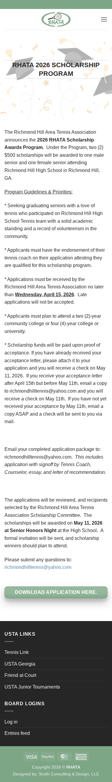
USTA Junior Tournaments (32, 686)
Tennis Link (16, 652)
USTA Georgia (19, 663)
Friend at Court (20, 675)
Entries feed (17, 733)
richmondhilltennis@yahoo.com (37, 567)
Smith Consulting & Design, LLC (69, 774)
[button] (104, 19)
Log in (11, 721)
